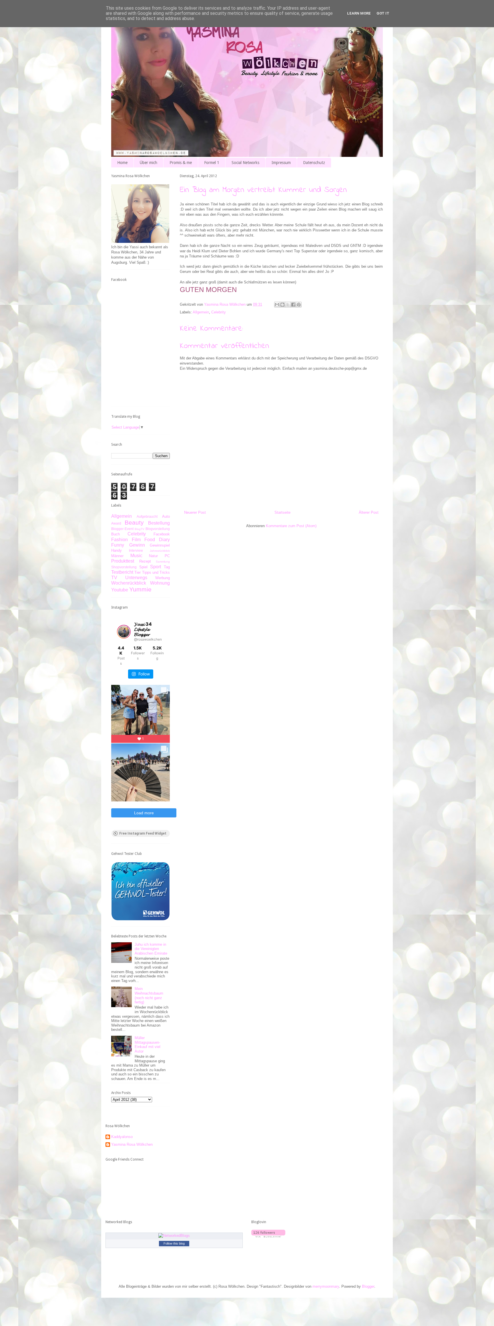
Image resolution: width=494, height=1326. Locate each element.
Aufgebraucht (147, 516)
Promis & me (181, 162)
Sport (155, 566)
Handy (116, 550)
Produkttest (122, 561)
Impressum (281, 162)
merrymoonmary (325, 1286)
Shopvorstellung (124, 567)
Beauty (134, 522)
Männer (117, 556)
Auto (166, 516)
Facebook (162, 534)
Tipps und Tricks (156, 572)
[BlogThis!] (282, 304)
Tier (137, 572)
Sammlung (163, 561)
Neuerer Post (195, 512)
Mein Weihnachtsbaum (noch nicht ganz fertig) (149, 995)
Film (136, 539)
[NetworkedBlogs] (174, 1235)
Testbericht (122, 572)
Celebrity (218, 312)
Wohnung (160, 583)
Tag (167, 567)
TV (114, 577)
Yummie (140, 589)
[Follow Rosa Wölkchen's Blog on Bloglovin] (268, 1236)
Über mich (148, 162)
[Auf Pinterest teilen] (299, 304)
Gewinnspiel (160, 545)
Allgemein (201, 312)
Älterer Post (369, 512)
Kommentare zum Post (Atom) (291, 526)
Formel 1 (211, 162)
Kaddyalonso (122, 1137)
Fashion (119, 539)
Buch (115, 534)
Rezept (145, 561)
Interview (136, 550)
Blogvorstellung (158, 529)
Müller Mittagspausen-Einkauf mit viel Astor (147, 1044)
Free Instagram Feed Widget (142, 833)
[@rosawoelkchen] (124, 631)
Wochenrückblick (128, 583)
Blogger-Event (122, 529)
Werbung (162, 578)
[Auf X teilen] (288, 304)
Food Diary (157, 539)
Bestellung (159, 523)
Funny (117, 545)
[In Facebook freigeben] (293, 304)
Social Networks (245, 162)
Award (116, 523)
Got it (383, 13)
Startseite (282, 512)
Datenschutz (314, 162)
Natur (153, 556)
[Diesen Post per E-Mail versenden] (277, 304)
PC (167, 556)
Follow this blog (174, 1243)
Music (136, 555)
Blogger (368, 1286)
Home (122, 162)
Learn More (359, 13)
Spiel (143, 567)
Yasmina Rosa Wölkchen (132, 1144)
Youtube (119, 589)
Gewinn (137, 545)
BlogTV (139, 529)
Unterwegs (136, 577)
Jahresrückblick (160, 550)
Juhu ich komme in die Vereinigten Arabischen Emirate (151, 948)
